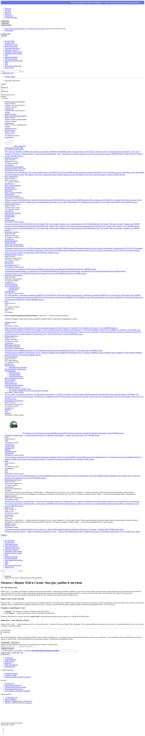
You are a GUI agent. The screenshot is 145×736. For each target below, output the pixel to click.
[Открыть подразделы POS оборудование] (18, 357)
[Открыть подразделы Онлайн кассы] (15, 130)
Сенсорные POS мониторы (18, 367)
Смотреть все (9, 109)
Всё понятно (15, 642)
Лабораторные (9, 194)
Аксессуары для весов (12, 196)
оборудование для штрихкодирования (17, 691)
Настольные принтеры (12, 346)
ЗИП (6, 64)
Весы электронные (11, 46)
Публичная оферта (11, 17)
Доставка (8, 10)
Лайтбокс (8, 409)
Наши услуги (9, 68)
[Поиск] (23, 71)
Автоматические (14, 288)
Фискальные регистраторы (14, 148)
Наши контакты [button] (6, 694)
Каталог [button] (3, 680)
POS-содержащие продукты (14, 378)
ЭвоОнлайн (6, 632)
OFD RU (8, 450)
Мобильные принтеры (12, 345)
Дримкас (8, 413)
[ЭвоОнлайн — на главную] (6, 652)
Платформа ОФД (11, 451)
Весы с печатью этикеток (13, 192)
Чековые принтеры (11, 57)
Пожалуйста (9, 29)
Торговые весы (10, 187)
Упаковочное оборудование (14, 385)
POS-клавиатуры (14, 373)
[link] (6, 723)
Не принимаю (6, 642)
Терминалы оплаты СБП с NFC (15, 168)
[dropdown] (1, 5)
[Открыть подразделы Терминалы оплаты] (19, 158)
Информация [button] (5, 654)
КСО (6, 55)
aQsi (6, 470)
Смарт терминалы (19, 146)
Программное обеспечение (14, 60)
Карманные (9, 191)
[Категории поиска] (1, 38)
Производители (10, 666)
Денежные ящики (15, 374)
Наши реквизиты (10, 659)
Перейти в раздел (10, 114)
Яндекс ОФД (9, 453)
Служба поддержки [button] (7, 670)
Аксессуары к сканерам (13, 213)
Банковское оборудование (13, 53)
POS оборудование (11, 59)
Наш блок (8, 663)
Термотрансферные (11, 241)
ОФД (6, 62)
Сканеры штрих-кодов (12, 48)
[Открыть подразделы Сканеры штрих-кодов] (21, 204)
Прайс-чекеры (9, 382)
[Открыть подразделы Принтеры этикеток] (19, 232)
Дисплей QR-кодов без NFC (14, 167)
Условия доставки (11, 675)
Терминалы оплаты (11, 44)
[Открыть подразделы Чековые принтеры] (19, 336)
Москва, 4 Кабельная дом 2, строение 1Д (18, 701)
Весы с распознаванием (13, 185)
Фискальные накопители (13, 66)
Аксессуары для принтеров (14, 244)
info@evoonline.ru (10, 699)
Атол (6, 411)
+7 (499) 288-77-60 (7, 73)
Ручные (7, 218)
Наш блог (8, 14)
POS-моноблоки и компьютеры (15, 369)
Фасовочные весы (11, 189)
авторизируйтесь (19, 29)
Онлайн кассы (9, 43)
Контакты (8, 12)
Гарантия (8, 8)
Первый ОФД (9, 446)
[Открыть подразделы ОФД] (9, 437)
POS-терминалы (10, 380)
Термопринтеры (10, 242)
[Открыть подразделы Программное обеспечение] (24, 401)
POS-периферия (10, 371)
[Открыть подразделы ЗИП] (9, 461)
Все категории (9, 41)
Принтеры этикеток (11, 50)
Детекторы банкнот (11, 286)
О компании (9, 16)
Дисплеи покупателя (16, 376)
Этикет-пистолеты (11, 383)
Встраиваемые (9, 216)
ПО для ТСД (9, 263)
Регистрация (9, 30)
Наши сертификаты (11, 665)
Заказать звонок (10, 76)
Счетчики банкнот (11, 284)
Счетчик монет (10, 291)
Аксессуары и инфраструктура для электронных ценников (28, 390)
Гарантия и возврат (11, 673)
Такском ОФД (10, 448)
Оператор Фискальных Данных (15, 687)
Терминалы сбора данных (13, 52)
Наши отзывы (9, 661)
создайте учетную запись (36, 29)
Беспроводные (9, 215)
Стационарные (10, 220)
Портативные (13, 289)
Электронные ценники (12, 387)
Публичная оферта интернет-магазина (17, 677)
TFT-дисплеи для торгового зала (20, 389)
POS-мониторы (10, 365)
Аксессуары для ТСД (12, 265)
